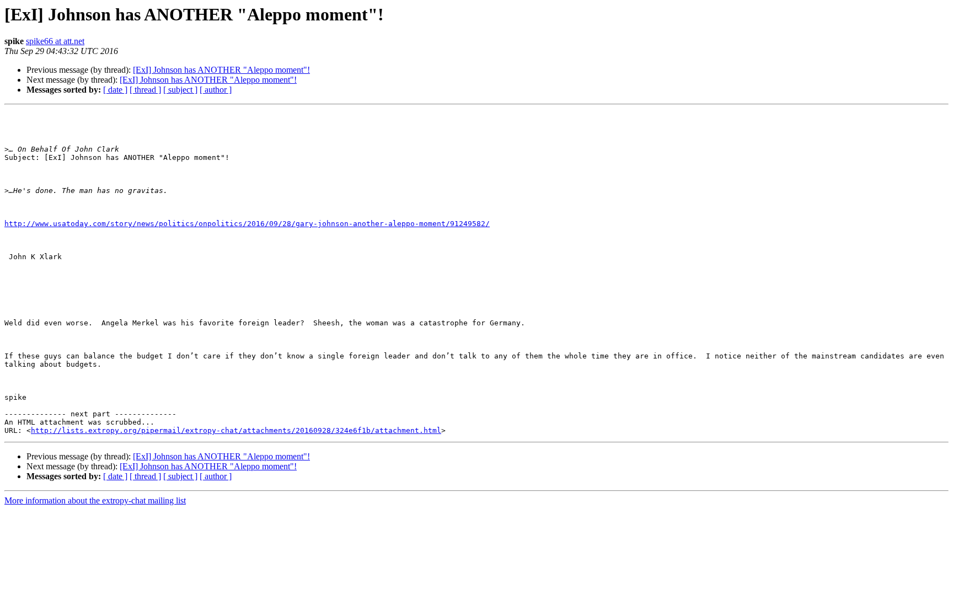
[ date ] (115, 89)
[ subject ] (180, 89)
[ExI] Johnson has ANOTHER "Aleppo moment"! (221, 69)
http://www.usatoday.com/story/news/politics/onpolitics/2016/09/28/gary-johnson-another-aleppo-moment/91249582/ (247, 223)
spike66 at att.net (55, 41)
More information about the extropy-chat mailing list (95, 500)
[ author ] (216, 89)
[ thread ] (145, 89)
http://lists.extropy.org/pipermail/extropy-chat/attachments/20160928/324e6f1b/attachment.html (236, 430)
